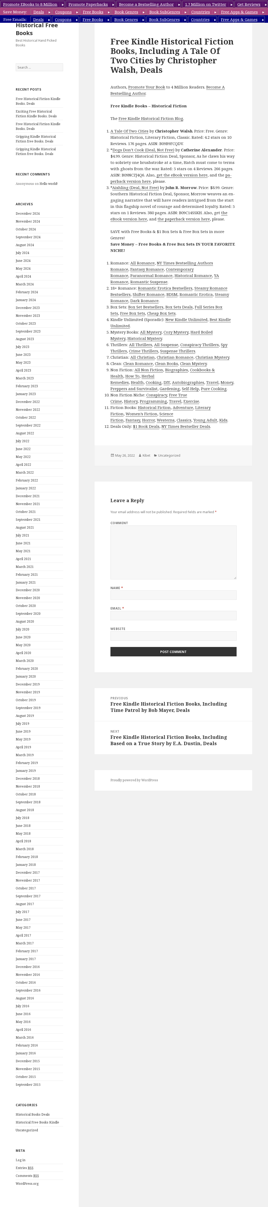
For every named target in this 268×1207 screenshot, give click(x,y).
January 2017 (26, 959)
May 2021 (23, 551)
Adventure (183, 407)
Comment (119, 523)
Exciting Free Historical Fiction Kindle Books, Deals (36, 113)
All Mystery (150, 332)
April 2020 (23, 653)
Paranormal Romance (151, 275)
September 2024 (28, 237)
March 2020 (25, 660)
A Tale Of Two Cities (129, 131)
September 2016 (28, 990)
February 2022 (27, 480)
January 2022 (26, 488)
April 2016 (23, 1029)
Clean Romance (138, 363)
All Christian (142, 357)
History (131, 401)
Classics (184, 420)
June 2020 (23, 637)
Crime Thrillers (143, 350)
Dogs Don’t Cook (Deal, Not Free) (143, 149)
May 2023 (23, 362)
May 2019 (23, 739)
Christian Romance (175, 357)
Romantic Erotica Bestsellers (165, 288)
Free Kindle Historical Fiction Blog (151, 118)
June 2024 (23, 260)
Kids (223, 420)
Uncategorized (27, 1130)
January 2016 (26, 1053)
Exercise (191, 401)
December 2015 (28, 1061)
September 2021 (28, 519)
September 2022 (28, 425)
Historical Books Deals (33, 1114)
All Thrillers (140, 344)
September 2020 (28, 613)
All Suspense (166, 344)
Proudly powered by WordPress (134, 780)
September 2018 (28, 802)
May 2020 (23, 645)
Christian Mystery (212, 357)
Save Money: (15, 11)
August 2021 (25, 527)
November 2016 (28, 974)
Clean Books (166, 363)
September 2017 (28, 896)
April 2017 (23, 935)
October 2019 (26, 700)
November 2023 (28, 315)
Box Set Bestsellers (145, 306)
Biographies (176, 369)
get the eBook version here (182, 175)
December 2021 (28, 496)
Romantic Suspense (149, 281)
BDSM (171, 294)
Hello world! (49, 183)
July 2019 (22, 723)
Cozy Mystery (176, 332)
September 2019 (28, 708)
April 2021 (23, 559)
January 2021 (26, 582)
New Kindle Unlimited (186, 319)
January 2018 (26, 864)
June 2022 (23, 449)
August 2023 (25, 339)
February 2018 (27, 857)
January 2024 (26, 300)
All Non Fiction (149, 369)
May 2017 (23, 927)
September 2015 (28, 1084)
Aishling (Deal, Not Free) (135, 187)
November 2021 (28, 504)
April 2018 (23, 841)
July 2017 (22, 912)
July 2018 (22, 818)
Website (118, 629)
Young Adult (205, 420)
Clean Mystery (193, 363)
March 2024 (25, 284)
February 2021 (27, 574)
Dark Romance (144, 300)
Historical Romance (193, 275)
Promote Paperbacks (88, 4)
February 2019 (27, 763)
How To (132, 376)
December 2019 (28, 684)
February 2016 (27, 1045)
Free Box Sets (132, 313)
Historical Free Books (37, 29)
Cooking (153, 382)
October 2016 (26, 982)
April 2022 (23, 464)
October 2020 (26, 606)
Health (137, 382)
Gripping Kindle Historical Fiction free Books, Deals (36, 138)
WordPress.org (27, 1183)
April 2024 (23, 276)
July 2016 (22, 1006)
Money (227, 382)
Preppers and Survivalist (134, 388)
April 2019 (23, 747)
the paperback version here (184, 219)
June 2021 (23, 543)
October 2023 (26, 323)
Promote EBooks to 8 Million (30, 4)
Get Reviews (248, 4)
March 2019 (25, 755)
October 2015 (26, 1077)
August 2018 (25, 810)
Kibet (146, 455)
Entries (25, 1168)
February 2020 (27, 668)
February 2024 (27, 292)
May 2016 (23, 1022)
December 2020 (28, 590)
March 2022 (25, 472)
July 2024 (22, 253)
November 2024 (28, 221)
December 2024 (28, 213)
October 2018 (26, 794)
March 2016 (25, 1037)
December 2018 (28, 778)
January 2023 (26, 394)
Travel (212, 382)
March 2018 (25, 849)
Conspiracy (156, 394)
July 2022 (22, 441)
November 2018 (28, 786)
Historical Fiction (154, 407)
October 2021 (26, 512)
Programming (153, 401)
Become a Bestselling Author (146, 4)
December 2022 (28, 402)
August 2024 (25, 245)
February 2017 (27, 951)
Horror (148, 420)
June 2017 (23, 919)
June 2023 (23, 354)
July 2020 (22, 629)
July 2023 (22, 347)
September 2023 (28, 331)
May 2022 (23, 457)
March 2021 (25, 566)
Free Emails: (15, 19)
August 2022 (25, 433)
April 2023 (23, 370)
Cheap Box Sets (161, 313)
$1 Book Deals (146, 426)
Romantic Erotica (196, 294)
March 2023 (25, 378)
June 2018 (23, 825)
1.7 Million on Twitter (205, 4)
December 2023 (28, 308)
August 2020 (25, 621)
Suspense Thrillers (177, 350)
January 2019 (26, 770)
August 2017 (25, 904)
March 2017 (25, 943)
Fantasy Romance (147, 269)
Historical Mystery (144, 338)
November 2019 (28, 692)
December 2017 (28, 872)
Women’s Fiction (141, 413)
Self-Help (190, 388)
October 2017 (26, 888)
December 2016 (28, 967)
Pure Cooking (214, 388)
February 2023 (27, 386)
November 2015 (28, 1069)
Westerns (166, 420)
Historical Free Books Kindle (37, 1122)
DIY (167, 382)
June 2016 (23, 1014)
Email (117, 608)
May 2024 (23, 268)
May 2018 (23, 833)
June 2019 (23, 731)
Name (116, 588)
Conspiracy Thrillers (199, 344)
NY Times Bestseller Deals (185, 426)
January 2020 (26, 676)
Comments (27, 1175)
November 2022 (28, 409)
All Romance (142, 262)
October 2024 (26, 229)
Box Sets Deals (179, 306)
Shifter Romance (148, 294)
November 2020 (28, 598)
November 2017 (28, 880)
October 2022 (26, 417)
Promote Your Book (146, 87)
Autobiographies (188, 382)
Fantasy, (133, 420)
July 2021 (22, 535)
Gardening (170, 388)
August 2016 (25, 998)
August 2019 (25, 715)
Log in (20, 1160)
